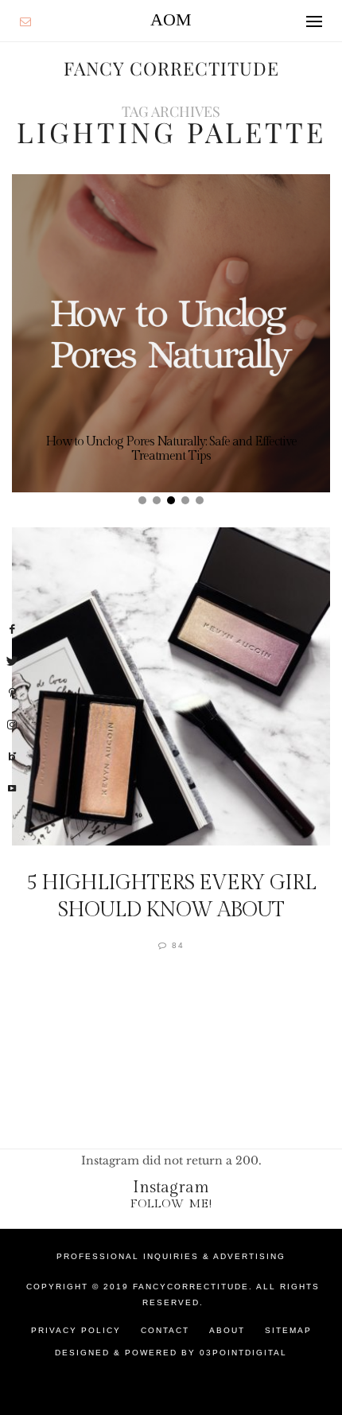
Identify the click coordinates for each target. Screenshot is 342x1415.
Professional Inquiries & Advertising (171, 1256)
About (227, 1330)
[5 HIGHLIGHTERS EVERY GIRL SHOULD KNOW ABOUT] (171, 686)
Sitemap (288, 1330)
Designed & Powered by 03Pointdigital (171, 1352)
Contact (165, 1330)
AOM (171, 19)
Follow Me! (171, 1204)
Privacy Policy (76, 1330)
